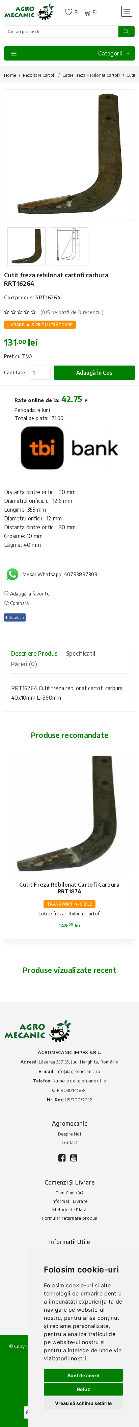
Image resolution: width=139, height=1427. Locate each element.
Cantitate (14, 372)
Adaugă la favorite (29, 593)
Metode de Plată (69, 1209)
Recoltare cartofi (39, 75)
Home (10, 75)
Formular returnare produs (69, 1218)
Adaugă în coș (94, 372)
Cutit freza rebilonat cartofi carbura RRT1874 (69, 888)
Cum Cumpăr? (69, 1192)
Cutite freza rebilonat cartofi (91, 75)
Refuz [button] (83, 1389)
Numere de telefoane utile (79, 1080)
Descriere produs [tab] (34, 653)
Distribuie (15, 617)
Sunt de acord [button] (83, 1375)
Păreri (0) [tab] (24, 664)
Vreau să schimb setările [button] (83, 1403)
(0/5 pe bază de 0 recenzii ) (72, 312)
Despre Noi (69, 1134)
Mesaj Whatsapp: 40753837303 (60, 574)
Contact (69, 1142)
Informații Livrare (69, 1201)
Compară (19, 603)
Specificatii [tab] (80, 653)
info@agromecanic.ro (78, 1071)
